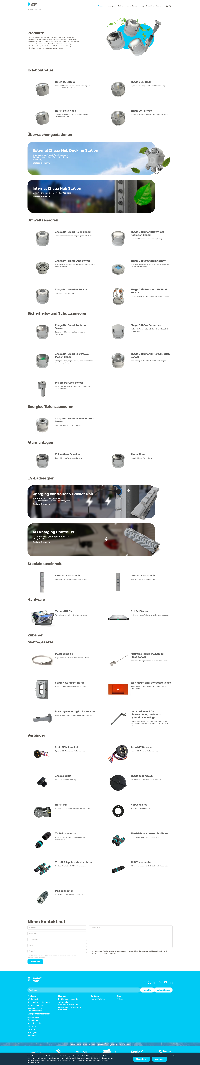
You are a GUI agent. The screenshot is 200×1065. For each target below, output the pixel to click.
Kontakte (147, 990)
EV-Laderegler (34, 1020)
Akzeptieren (141, 1059)
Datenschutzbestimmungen (66, 955)
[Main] (35, 1052)
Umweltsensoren (35, 1005)
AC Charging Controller (53, 532)
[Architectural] (109, 1052)
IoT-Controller (34, 999)
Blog (119, 996)
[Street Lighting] (81, 1052)
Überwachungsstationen (39, 1002)
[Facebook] (144, 982)
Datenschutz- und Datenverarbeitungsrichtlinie (63, 1058)
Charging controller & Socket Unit (62, 494)
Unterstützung (163, 990)
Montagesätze (34, 1032)
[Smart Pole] (32, 4)
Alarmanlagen (34, 1017)
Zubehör (31, 1029)
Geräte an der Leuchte (68, 999)
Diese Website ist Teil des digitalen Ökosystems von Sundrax (100, 1044)
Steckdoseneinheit (36, 1023)
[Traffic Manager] (164, 1052)
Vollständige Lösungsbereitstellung (68, 1003)
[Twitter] (160, 982)
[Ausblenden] (173, 1056)
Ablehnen (159, 1059)
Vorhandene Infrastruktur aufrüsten (69, 1008)
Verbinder (32, 1035)
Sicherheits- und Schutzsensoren (35, 1009)
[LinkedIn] (155, 982)
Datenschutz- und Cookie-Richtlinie (151, 951)
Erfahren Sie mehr (40, 163)
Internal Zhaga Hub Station (56, 188)
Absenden (35, 961)
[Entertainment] (58, 1052)
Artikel (120, 999)
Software (95, 996)
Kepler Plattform (98, 999)
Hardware (32, 1026)
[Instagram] (149, 982)
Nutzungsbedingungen (33, 957)
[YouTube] (165, 982)
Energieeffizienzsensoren (39, 1014)
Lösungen (62, 996)
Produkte (32, 996)
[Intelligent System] (137, 1052)
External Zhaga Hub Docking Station (65, 150)
